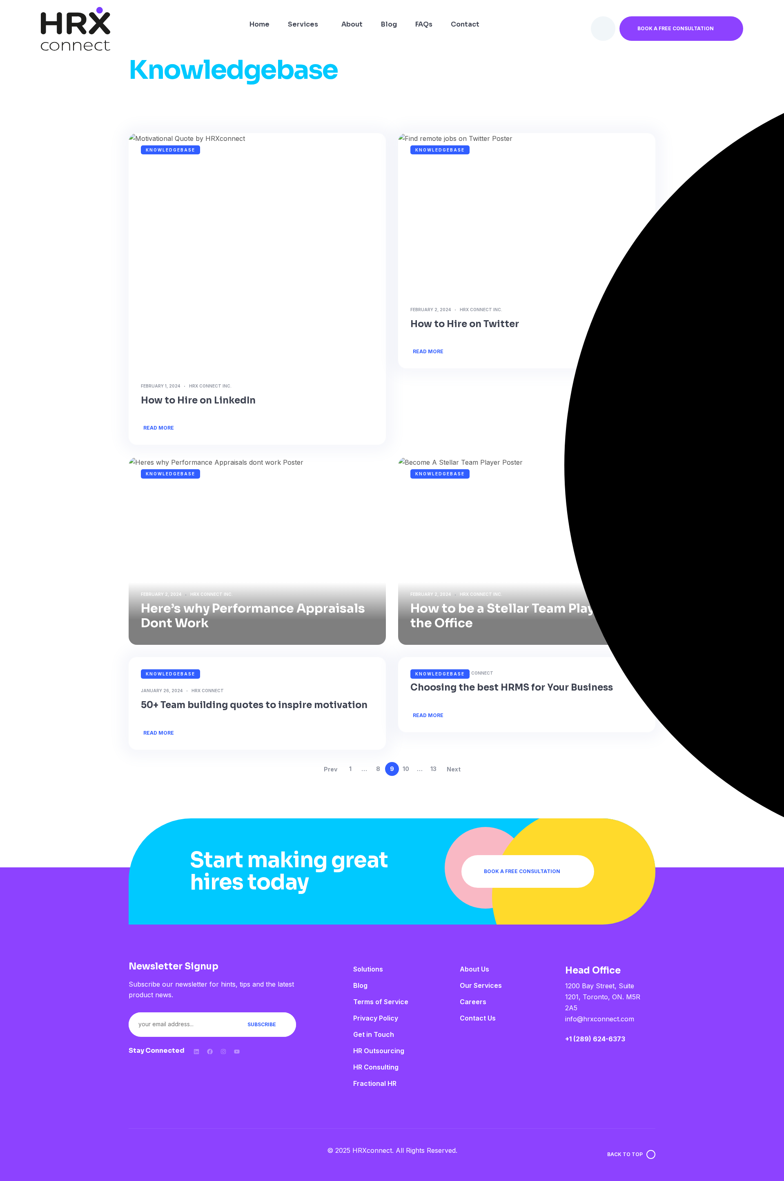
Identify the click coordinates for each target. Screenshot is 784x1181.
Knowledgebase (170, 149)
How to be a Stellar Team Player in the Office (516, 616)
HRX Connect (208, 690)
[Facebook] (210, 1051)
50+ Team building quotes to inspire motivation (254, 705)
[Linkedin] (196, 1051)
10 (406, 768)
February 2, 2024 (430, 309)
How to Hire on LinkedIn (198, 400)
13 (433, 768)
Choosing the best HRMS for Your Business (512, 687)
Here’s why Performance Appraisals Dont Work (253, 616)
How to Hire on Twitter (464, 324)
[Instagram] (223, 1051)
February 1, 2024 (160, 385)
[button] (681, 28)
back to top (625, 1154)
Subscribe (261, 1024)
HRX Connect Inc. (210, 385)
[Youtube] (237, 1051)
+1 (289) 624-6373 (595, 1039)
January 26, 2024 (162, 690)
